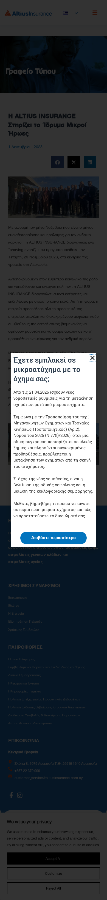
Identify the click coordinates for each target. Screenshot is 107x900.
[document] (53, 450)
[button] (92, 358)
